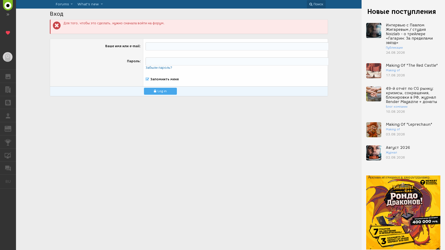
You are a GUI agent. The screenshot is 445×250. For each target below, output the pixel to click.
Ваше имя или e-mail (122, 46)
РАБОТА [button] (8, 115)
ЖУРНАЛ (11, 128)
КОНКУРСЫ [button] (8, 141)
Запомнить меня (164, 79)
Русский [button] (10, 181)
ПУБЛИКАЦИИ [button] (8, 89)
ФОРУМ (8, 168)
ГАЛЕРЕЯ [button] (8, 76)
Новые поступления (401, 11)
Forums (62, 4)
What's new (88, 4)
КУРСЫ (8, 155)
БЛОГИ (8, 102)
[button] (72, 4)
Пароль (133, 61)
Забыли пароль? (159, 68)
